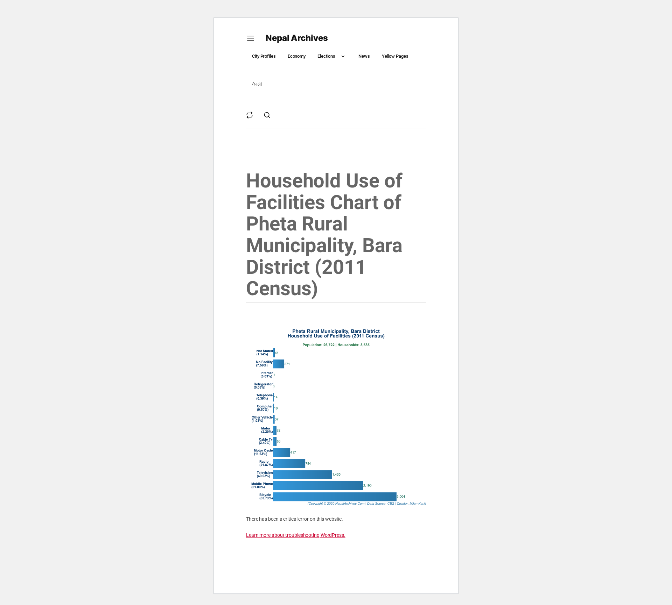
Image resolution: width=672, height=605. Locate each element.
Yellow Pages (395, 56)
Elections (326, 56)
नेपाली (257, 84)
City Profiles (264, 56)
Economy (297, 56)
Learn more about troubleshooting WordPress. (295, 535)
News (364, 56)
